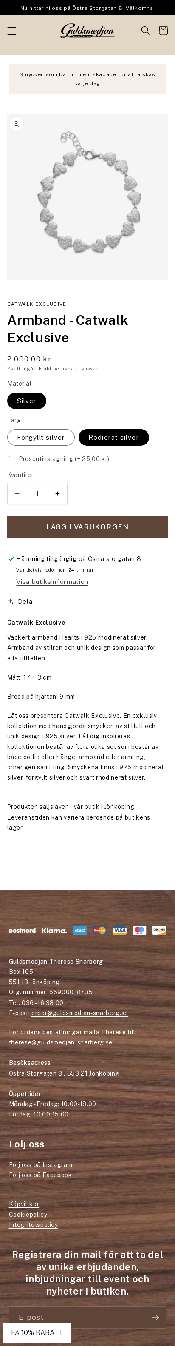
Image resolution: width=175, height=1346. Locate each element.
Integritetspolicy (33, 1224)
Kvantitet (20, 474)
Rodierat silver (113, 437)
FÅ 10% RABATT (37, 1333)
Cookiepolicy (28, 1214)
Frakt (45, 368)
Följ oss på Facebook (40, 1175)
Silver (27, 400)
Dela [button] (25, 601)
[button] (11, 30)
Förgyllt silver (41, 437)
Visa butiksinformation (52, 581)
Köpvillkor (24, 1204)
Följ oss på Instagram (41, 1164)
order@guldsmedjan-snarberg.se (79, 1013)
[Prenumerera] (155, 1317)
